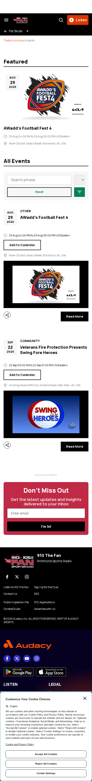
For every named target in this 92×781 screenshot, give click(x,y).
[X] (17, 576)
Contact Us (10, 593)
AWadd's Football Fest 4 (28, 128)
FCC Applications (44, 602)
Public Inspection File (16, 602)
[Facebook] (7, 576)
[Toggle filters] (79, 192)
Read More (74, 316)
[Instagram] (26, 576)
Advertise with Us (44, 609)
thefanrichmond (14, 40)
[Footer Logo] (46, 645)
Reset (39, 192)
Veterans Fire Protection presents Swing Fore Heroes (53, 349)
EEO (36, 593)
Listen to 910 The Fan (16, 587)
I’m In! (46, 526)
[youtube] (26, 658)
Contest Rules (12, 609)
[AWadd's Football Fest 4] (46, 96)
